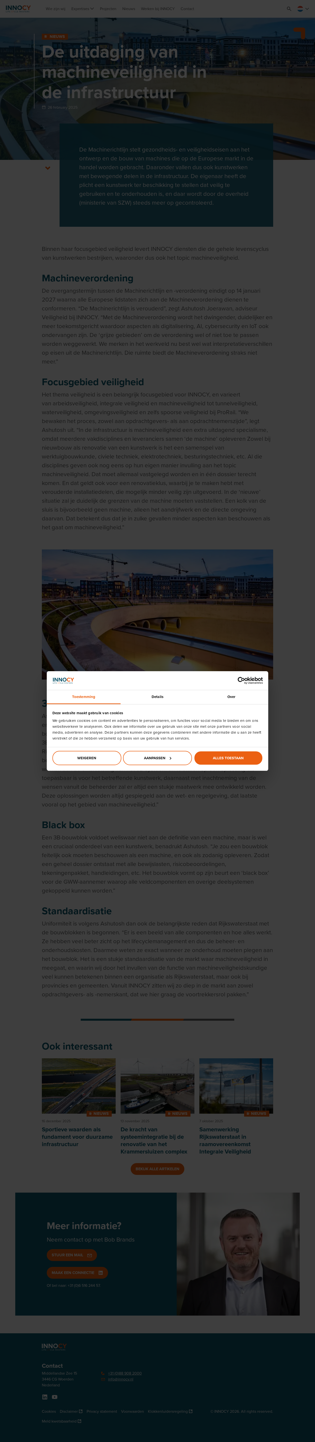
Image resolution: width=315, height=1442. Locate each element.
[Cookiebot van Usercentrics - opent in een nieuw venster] (241, 680)
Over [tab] (231, 696)
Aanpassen (154, 758)
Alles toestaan (228, 758)
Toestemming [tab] (83, 696)
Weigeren (86, 758)
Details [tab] (157, 696)
